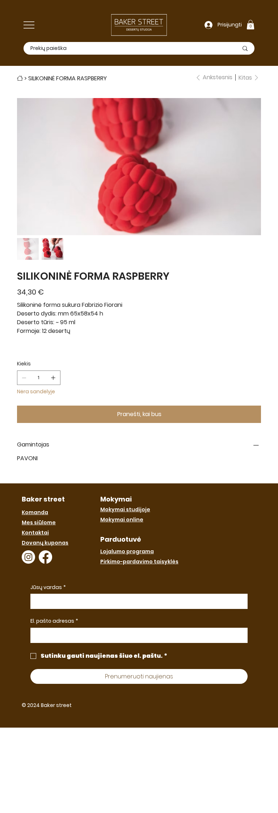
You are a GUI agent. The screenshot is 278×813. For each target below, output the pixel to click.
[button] (250, 24)
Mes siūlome (39, 522)
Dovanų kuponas (45, 542)
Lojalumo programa (127, 551)
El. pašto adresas (54, 621)
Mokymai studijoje (125, 509)
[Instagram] (28, 557)
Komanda (35, 512)
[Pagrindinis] (20, 78)
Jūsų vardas (48, 587)
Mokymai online (121, 519)
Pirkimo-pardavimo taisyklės (139, 561)
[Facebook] (45, 557)
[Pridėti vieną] (53, 377)
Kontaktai (35, 532)
